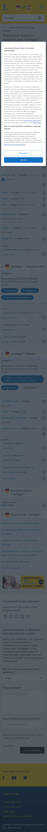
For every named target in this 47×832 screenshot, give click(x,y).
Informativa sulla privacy (32, 120)
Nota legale (37, 123)
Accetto (23, 160)
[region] (23, 104)
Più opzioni (23, 153)
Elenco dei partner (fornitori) (14, 145)
